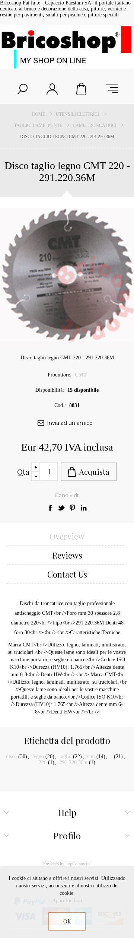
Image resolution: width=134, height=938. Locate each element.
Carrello (82, 89)
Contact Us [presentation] (67, 574)
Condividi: (67, 495)
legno (38, 756)
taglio (65, 756)
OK (67, 921)
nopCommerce (78, 864)
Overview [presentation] (67, 536)
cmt (91, 756)
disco (11, 756)
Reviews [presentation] (67, 555)
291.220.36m (73, 762)
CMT (81, 375)
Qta (23, 472)
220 (43, 762)
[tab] (67, 536)
